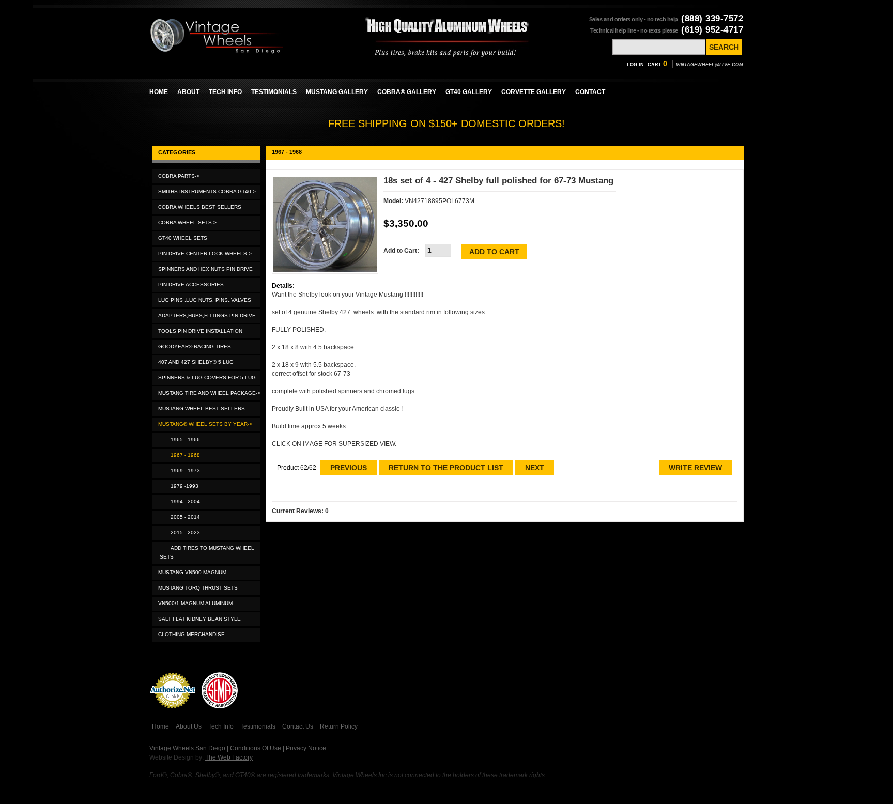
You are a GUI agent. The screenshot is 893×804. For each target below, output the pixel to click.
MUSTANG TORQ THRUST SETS (198, 588)
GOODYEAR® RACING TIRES (194, 346)
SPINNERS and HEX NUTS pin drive (205, 269)
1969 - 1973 (183, 470)
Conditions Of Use (255, 748)
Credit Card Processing (172, 714)
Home (160, 726)
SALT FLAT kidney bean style (199, 619)
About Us (189, 726)
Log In (635, 64)
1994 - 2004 (183, 501)
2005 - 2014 (183, 517)
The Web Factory (229, 757)
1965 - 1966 (183, 439)
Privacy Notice (306, 748)
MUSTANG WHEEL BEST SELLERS (201, 408)
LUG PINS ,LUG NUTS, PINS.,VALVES (204, 300)
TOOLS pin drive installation (200, 331)
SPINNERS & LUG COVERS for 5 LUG (207, 377)
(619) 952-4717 (712, 30)
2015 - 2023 (183, 532)
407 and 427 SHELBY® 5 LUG (196, 362)
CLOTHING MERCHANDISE (191, 634)
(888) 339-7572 (712, 18)
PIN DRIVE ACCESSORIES (191, 284)
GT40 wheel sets (182, 238)
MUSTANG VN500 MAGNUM (192, 572)
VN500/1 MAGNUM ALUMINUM (195, 603)
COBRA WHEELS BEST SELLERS (199, 207)
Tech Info (221, 726)
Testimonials (257, 726)
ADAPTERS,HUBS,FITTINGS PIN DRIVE (207, 315)
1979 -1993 (182, 486)
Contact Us (297, 726)
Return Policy (339, 726)
